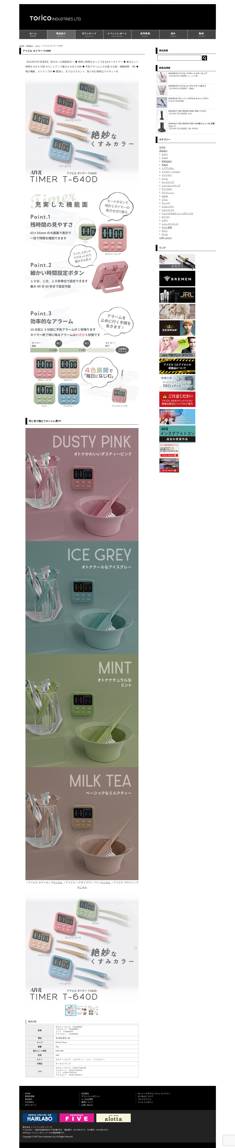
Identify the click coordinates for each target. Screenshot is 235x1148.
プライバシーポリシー (90, 1096)
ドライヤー (167, 175)
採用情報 (145, 34)
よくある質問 (87, 1099)
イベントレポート (117, 34)
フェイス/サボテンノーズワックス (177, 213)
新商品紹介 (167, 161)
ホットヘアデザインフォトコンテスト (154, 1093)
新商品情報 (29, 1096)
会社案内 (85, 1093)
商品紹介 (61, 34)
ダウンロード (89, 34)
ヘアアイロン (168, 168)
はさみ (165, 196)
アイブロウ (167, 189)
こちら (59, 882)
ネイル (165, 234)
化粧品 (165, 165)
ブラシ (165, 199)
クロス (165, 158)
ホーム (33, 34)
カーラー (166, 217)
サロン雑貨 (167, 227)
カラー (37, 46)
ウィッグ (166, 203)
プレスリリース (144, 1099)
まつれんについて (145, 1096)
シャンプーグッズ (170, 224)
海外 (173, 34)
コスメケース (168, 210)
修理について (87, 1102)
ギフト (165, 231)
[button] (135, 948)
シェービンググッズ (171, 185)
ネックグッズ (168, 182)
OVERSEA (29, 1102)
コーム (165, 179)
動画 (201, 34)
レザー (165, 220)
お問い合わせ (165, 238)
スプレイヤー (168, 206)
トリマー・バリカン (171, 171)
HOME (21, 46)
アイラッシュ (168, 192)
